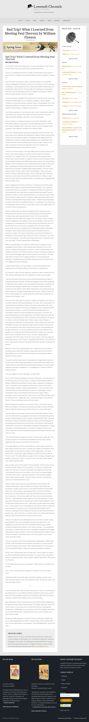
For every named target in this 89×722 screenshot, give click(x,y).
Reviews (57, 20)
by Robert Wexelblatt (71, 106)
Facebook (64, 676)
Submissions (66, 20)
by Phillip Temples (71, 54)
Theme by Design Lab (80, 718)
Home (35, 20)
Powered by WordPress (64, 718)
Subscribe (63, 692)
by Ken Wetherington (72, 102)
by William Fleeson (72, 130)
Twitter (63, 680)
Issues (41, 20)
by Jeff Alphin (70, 118)
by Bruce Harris (70, 98)
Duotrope (64, 687)
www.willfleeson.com (41, 646)
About (21, 20)
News (49, 20)
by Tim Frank (69, 50)
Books (28, 20)
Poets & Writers (66, 683)
